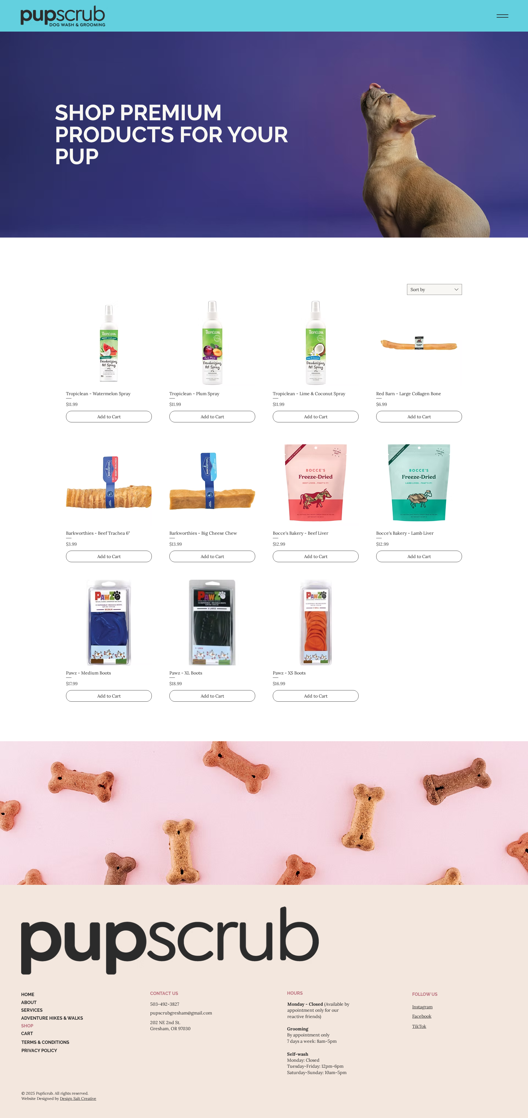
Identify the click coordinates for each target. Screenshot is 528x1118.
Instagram (422, 1007)
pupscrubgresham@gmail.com (181, 1013)
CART (27, 1033)
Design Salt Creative (78, 1098)
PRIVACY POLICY (39, 1050)
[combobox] (434, 289)
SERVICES (32, 1010)
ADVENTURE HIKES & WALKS (52, 1018)
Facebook (421, 1016)
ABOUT (29, 1002)
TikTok (419, 1026)
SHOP (27, 1025)
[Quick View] (109, 343)
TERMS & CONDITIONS (45, 1042)
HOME (27, 994)
